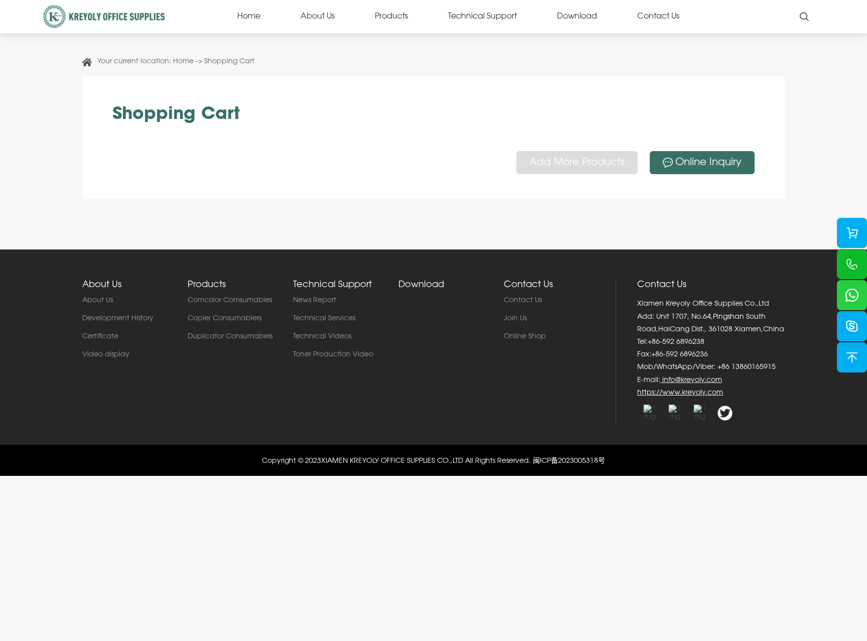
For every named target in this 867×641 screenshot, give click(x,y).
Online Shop (525, 336)
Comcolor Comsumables (230, 300)
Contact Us (658, 17)
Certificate (100, 336)
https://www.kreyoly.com (680, 393)
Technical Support (482, 17)
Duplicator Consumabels (230, 336)
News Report (314, 300)
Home (248, 17)
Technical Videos (322, 336)
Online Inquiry (708, 163)
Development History (118, 318)
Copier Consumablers (224, 318)
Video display (105, 354)
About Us (318, 17)
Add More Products (577, 163)
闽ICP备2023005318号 (569, 461)
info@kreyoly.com (691, 380)
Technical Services (324, 318)
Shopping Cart (229, 61)
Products (391, 17)
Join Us (515, 318)
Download (577, 17)
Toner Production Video (333, 354)
